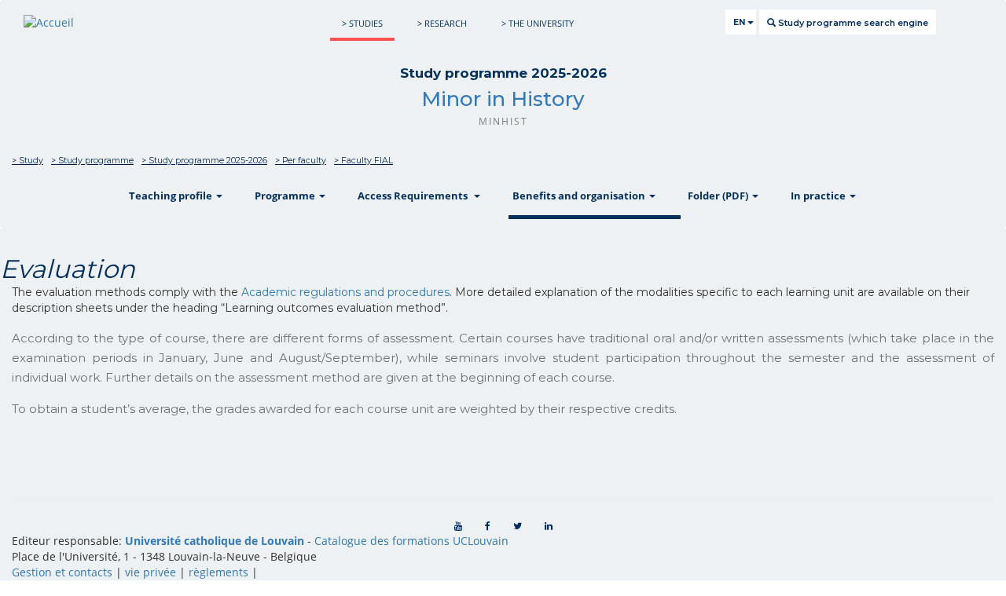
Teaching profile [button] (172, 195)
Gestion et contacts (62, 572)
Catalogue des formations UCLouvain (411, 540)
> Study (27, 160)
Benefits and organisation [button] (580, 195)
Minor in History (503, 99)
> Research (442, 23)
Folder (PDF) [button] (719, 195)
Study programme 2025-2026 (503, 73)
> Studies (362, 23)
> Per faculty (300, 160)
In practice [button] (819, 195)
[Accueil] (49, 22)
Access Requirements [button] (415, 195)
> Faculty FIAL (363, 160)
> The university (537, 23)
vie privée (150, 572)
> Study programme (92, 160)
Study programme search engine (852, 22)
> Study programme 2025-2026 (204, 160)
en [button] (740, 22)
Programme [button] (286, 195)
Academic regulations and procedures (345, 292)
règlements (218, 572)
